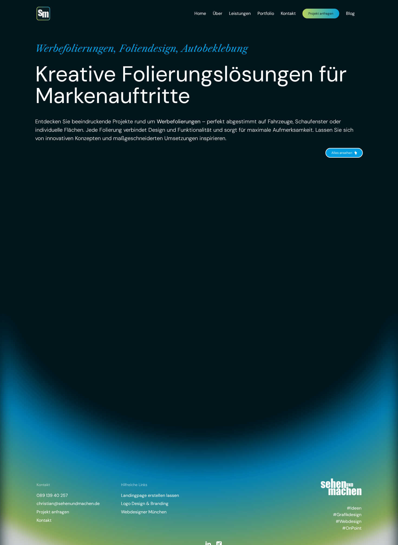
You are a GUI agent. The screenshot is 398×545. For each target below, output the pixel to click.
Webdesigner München (144, 512)
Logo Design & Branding (144, 503)
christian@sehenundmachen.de (68, 503)
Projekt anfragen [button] (53, 512)
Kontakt (44, 520)
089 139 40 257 (52, 495)
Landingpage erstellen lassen (150, 495)
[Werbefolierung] (116, 240)
